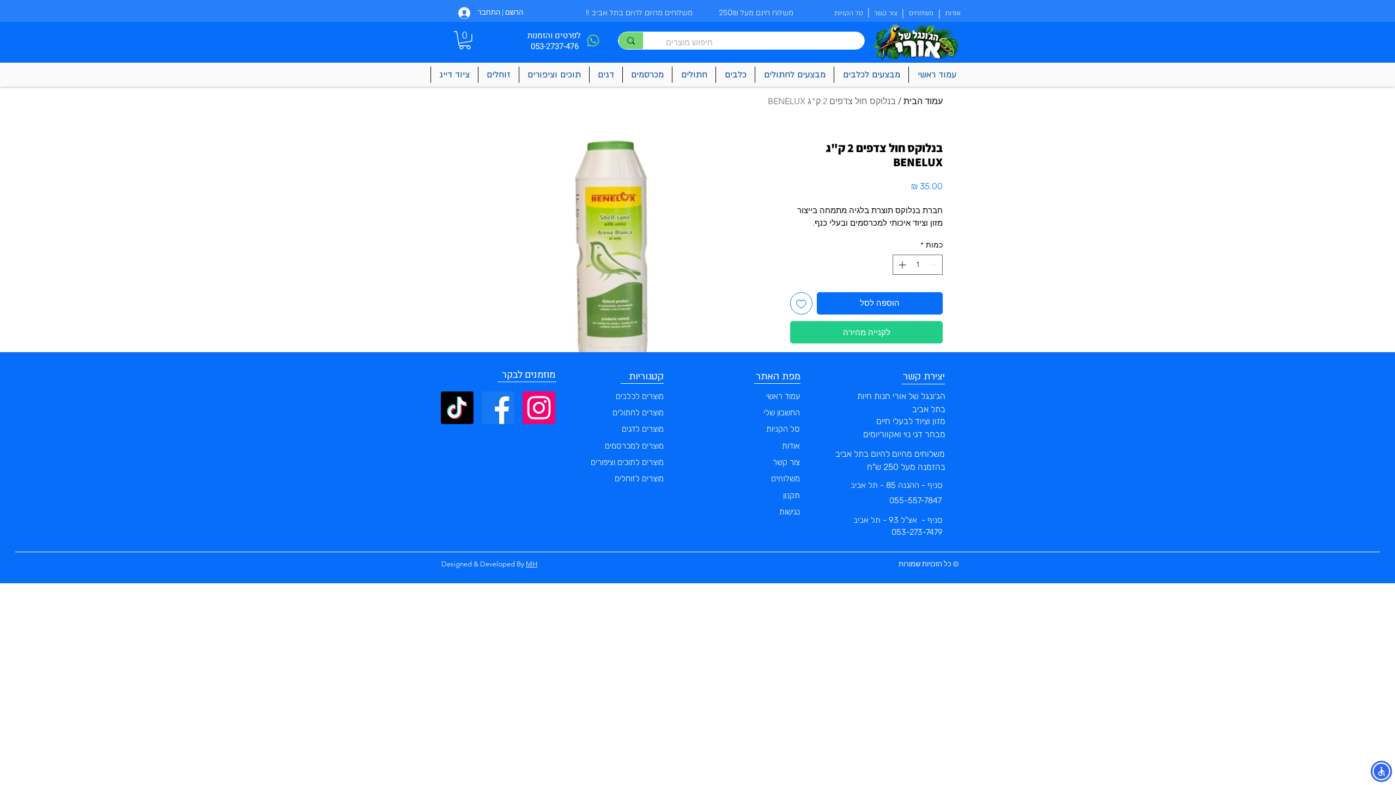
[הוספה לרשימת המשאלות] (801, 303)
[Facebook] (498, 407)
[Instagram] (539, 407)
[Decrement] (934, 264)
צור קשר (786, 462)
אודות (791, 446)
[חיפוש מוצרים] (630, 40)
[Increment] (901, 264)
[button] (465, 40)
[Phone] (593, 40)
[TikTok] (457, 407)
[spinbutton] (917, 264)
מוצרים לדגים (643, 429)
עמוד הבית (923, 101)
